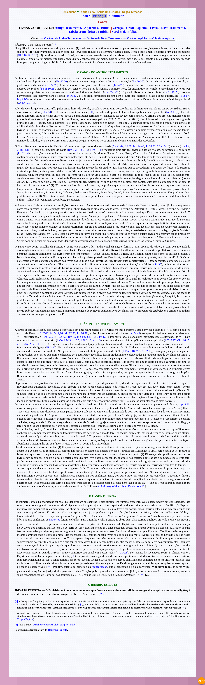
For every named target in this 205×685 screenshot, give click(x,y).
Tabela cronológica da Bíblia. (88, 31)
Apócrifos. (91, 28)
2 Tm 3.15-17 (87, 336)
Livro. (154, 28)
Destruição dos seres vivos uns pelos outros (55, 624)
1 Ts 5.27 (170, 340)
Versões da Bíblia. (124, 31)
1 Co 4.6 (61, 336)
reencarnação (99, 566)
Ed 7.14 (46, 112)
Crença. (118, 28)
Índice (85, 16)
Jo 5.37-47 (42, 333)
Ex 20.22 (138, 81)
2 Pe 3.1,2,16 (143, 351)
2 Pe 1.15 (34, 343)
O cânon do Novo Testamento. (104, 38)
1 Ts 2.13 (86, 340)
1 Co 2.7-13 (64, 340)
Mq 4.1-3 (22, 99)
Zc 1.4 (21, 102)
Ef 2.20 (50, 347)
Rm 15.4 (73, 336)
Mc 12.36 (69, 333)
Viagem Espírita (25, 619)
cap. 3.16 (184, 404)
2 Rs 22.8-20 (111, 92)
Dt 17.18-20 (171, 92)
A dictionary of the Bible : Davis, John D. (121, 486)
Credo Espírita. (137, 28)
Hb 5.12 (83, 149)
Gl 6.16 (22, 55)
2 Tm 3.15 (23, 149)
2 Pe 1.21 (102, 336)
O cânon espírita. (137, 38)
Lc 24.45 (135, 333)
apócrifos (54, 519)
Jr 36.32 (71, 95)
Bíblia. (105, 28)
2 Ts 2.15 (22, 343)
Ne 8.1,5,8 (172, 112)
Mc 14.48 (138, 146)
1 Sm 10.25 (47, 88)
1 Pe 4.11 (95, 149)
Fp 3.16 (32, 55)
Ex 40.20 (61, 81)
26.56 (128, 146)
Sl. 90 (157, 264)
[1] (16, 601)
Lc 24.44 (23, 153)
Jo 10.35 (151, 146)
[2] (16, 624)
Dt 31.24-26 (50, 85)
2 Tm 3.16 (163, 146)
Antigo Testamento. (68, 28)
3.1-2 (45, 343)
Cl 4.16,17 (183, 340)
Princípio (99, 16)
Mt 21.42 (118, 146)
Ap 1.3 (97, 340)
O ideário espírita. (163, 38)
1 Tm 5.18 (129, 351)
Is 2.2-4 (184, 95)
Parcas (123, 552)
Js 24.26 (118, 85)
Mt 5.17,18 (56, 333)
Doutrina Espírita (57, 629)
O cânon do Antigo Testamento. (63, 38)
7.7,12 (30, 102)
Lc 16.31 (82, 333)
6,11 (91, 112)
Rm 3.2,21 (49, 336)
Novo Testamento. (173, 28)
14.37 (75, 340)
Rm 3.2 (72, 149)
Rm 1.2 (185, 146)
